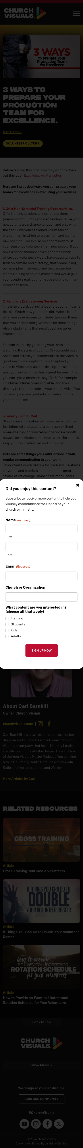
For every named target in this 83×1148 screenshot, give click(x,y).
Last (9, 555)
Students (18, 624)
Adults (16, 636)
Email (18, 566)
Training (17, 618)
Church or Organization (25, 587)
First (9, 537)
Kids (14, 630)
